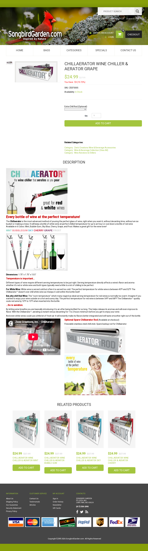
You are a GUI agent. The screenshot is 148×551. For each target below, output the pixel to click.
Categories (74, 50)
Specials (101, 50)
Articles (32, 505)
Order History (58, 502)
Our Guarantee (12, 505)
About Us (9, 499)
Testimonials (34, 502)
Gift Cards (57, 508)
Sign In (55, 499)
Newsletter (57, 505)
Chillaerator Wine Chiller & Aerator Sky (88, 459)
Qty (86, 116)
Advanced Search (133, 19)
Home (19, 50)
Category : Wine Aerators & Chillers (80, 153)
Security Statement (13, 508)
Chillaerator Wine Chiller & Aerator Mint (25, 459)
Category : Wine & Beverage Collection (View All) (86, 150)
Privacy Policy (11, 511)
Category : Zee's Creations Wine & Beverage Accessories (90, 147)
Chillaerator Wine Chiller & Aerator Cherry (118, 460)
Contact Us (128, 50)
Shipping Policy (12, 502)
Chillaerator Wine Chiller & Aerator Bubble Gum (54, 460)
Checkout (133, 34)
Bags (47, 50)
